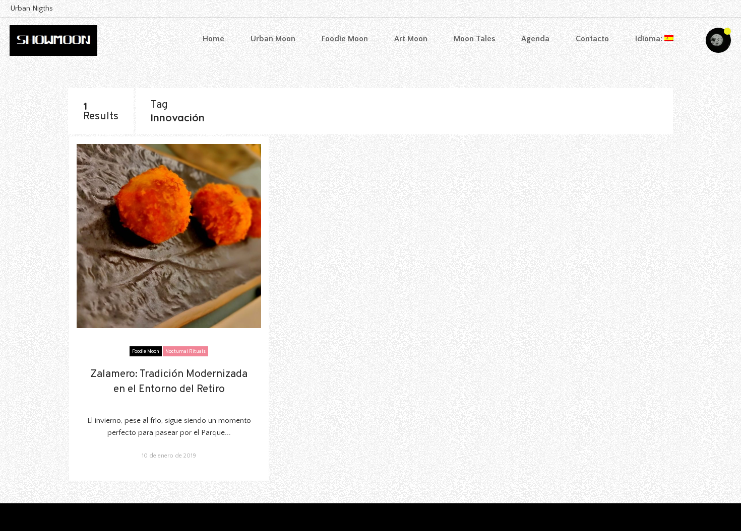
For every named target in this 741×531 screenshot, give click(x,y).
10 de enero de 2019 (169, 455)
